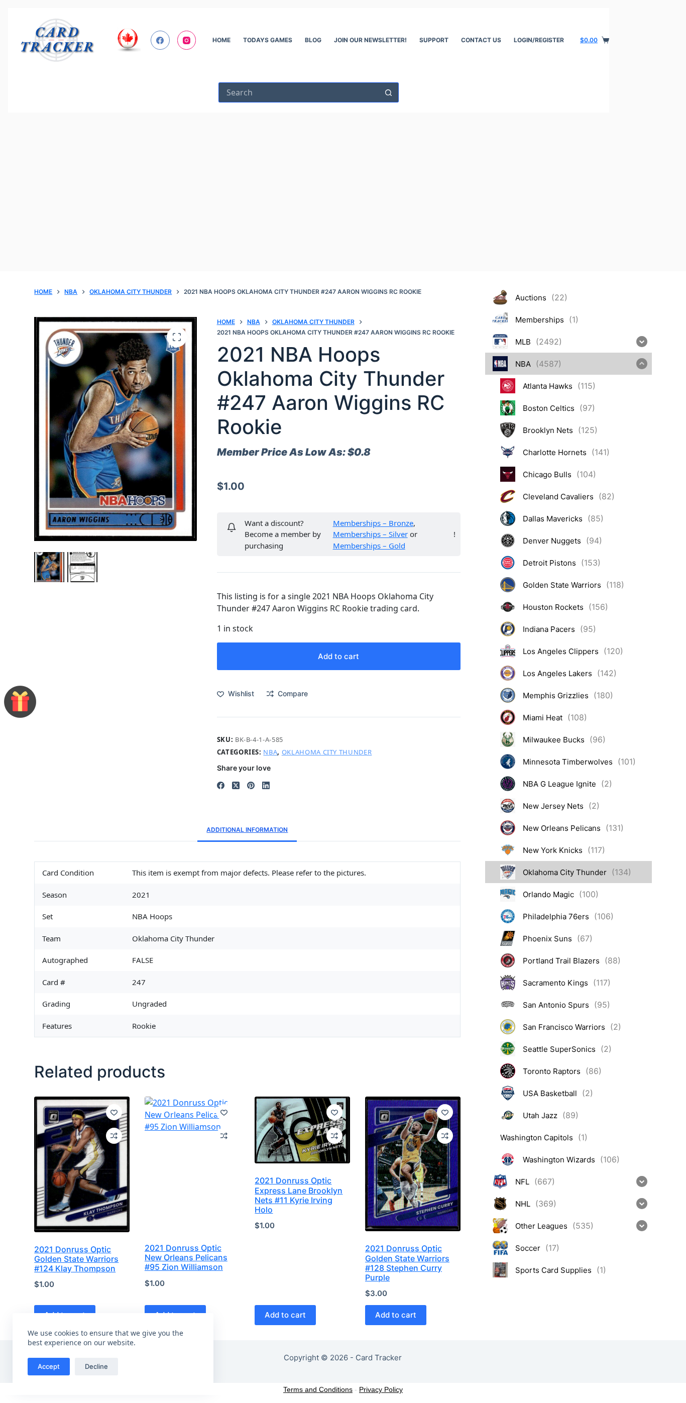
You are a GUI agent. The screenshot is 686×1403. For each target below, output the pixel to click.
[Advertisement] (308, 188)
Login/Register (539, 40)
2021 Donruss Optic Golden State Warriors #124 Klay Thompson (76, 1258)
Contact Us (481, 40)
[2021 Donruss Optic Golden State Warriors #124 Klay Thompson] (82, 1164)
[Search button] (389, 92)
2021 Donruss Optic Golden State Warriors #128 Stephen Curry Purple (407, 1262)
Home (221, 40)
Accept (49, 1366)
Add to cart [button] (285, 1315)
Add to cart (338, 656)
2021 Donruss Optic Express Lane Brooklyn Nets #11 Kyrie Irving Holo (298, 1195)
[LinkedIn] (266, 785)
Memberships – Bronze (373, 523)
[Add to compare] (114, 1136)
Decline (96, 1366)
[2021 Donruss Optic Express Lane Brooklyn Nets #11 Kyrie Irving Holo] (302, 1130)
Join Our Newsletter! (370, 40)
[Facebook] (160, 40)
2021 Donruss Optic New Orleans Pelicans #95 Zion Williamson (186, 1257)
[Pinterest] (251, 785)
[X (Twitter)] (236, 785)
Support (433, 40)
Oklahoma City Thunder (327, 752)
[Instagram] (186, 40)
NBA (270, 752)
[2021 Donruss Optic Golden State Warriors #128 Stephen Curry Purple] (413, 1164)
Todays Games (267, 40)
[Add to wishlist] (114, 1112)
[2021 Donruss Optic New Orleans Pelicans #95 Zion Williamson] (192, 1164)
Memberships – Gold (369, 546)
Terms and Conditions (318, 1389)
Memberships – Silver (370, 534)
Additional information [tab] (247, 829)
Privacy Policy (381, 1389)
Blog (313, 40)
